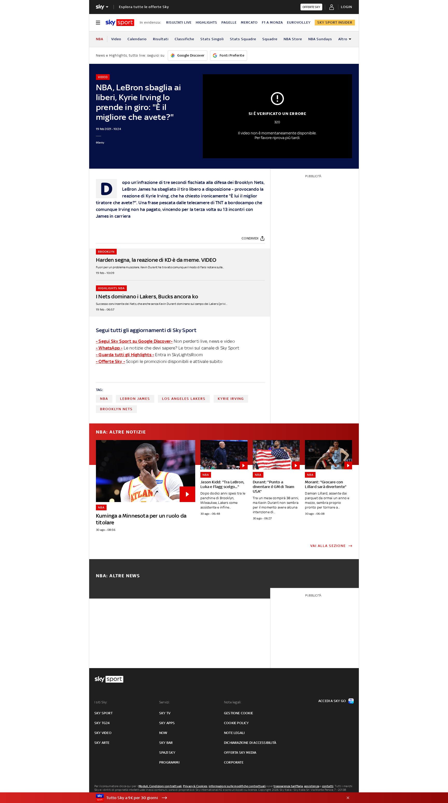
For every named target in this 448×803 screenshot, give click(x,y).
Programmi (169, 762)
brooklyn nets (116, 409)
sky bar (166, 743)
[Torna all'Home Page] (120, 22)
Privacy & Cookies (195, 786)
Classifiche (184, 39)
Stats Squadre (243, 39)
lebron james (135, 399)
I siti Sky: (100, 702)
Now (163, 733)
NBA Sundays (320, 39)
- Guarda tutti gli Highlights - (125, 354)
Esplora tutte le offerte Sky (144, 7)
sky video (102, 733)
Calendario (137, 39)
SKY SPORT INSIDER (334, 22)
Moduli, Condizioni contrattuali (160, 786)
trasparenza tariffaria (288, 786)
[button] (216, 798)
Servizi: (164, 702)
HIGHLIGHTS (206, 22)
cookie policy (236, 723)
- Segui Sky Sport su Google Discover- (134, 341)
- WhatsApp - (109, 348)
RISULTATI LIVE (179, 22)
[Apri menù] (98, 22)
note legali (234, 733)
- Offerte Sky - (110, 361)
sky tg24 (102, 723)
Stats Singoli (212, 39)
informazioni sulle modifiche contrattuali (237, 786)
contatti (328, 786)
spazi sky (167, 752)
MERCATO (249, 22)
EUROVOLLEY (299, 22)
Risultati (161, 39)
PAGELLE (229, 22)
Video (116, 39)
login (346, 7)
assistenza (311, 786)
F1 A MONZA (272, 22)
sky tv (164, 713)
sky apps (167, 723)
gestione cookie (238, 713)
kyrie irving (231, 399)
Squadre (269, 39)
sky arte (102, 743)
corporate (233, 762)
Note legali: (232, 702)
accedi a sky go (332, 701)
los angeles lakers (184, 399)
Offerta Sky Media (240, 752)
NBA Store (293, 39)
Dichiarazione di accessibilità (250, 743)
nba (104, 399)
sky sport (103, 713)
